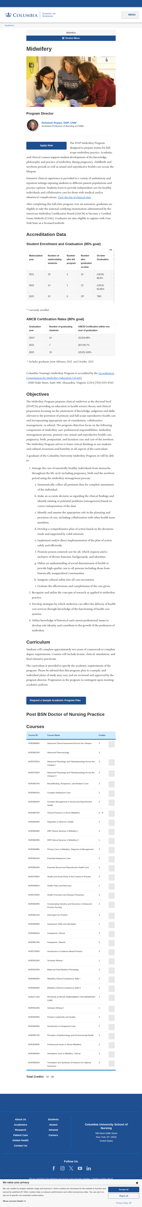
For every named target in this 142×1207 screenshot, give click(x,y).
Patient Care (20, 1135)
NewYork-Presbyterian (71, 1103)
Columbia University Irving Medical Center (71, 3)
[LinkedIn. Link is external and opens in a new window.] (88, 1168)
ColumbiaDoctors (116, 1102)
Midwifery (71, 33)
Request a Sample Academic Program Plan (58, 701)
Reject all (123, 1196)
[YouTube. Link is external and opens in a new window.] (80, 1168)
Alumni (53, 1124)
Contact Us (20, 1145)
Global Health (20, 1140)
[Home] (30, 15)
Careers (53, 1135)
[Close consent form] (137, 1183)
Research (20, 1130)
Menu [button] (132, 14)
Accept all (123, 1189)
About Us (20, 1119)
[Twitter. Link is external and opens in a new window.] (71, 1168)
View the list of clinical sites (74, 197)
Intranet (53, 1130)
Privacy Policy (122, 1203)
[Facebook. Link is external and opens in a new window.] (53, 1168)
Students (53, 1119)
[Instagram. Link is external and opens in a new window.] (62, 1168)
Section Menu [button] (72, 38)
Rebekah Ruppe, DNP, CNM (59, 122)
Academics (9, 25)
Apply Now (52, 146)
